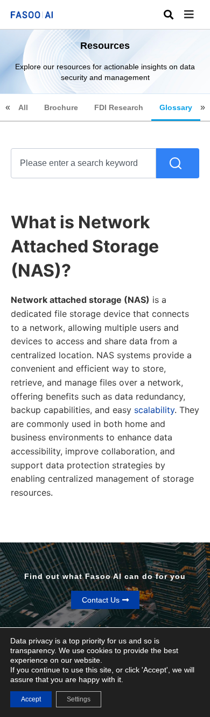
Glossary (175, 107)
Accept (31, 699)
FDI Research (118, 107)
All (23, 107)
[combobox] (83, 163)
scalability (154, 409)
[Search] (177, 163)
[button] (197, 14)
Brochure (61, 107)
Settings (78, 699)
